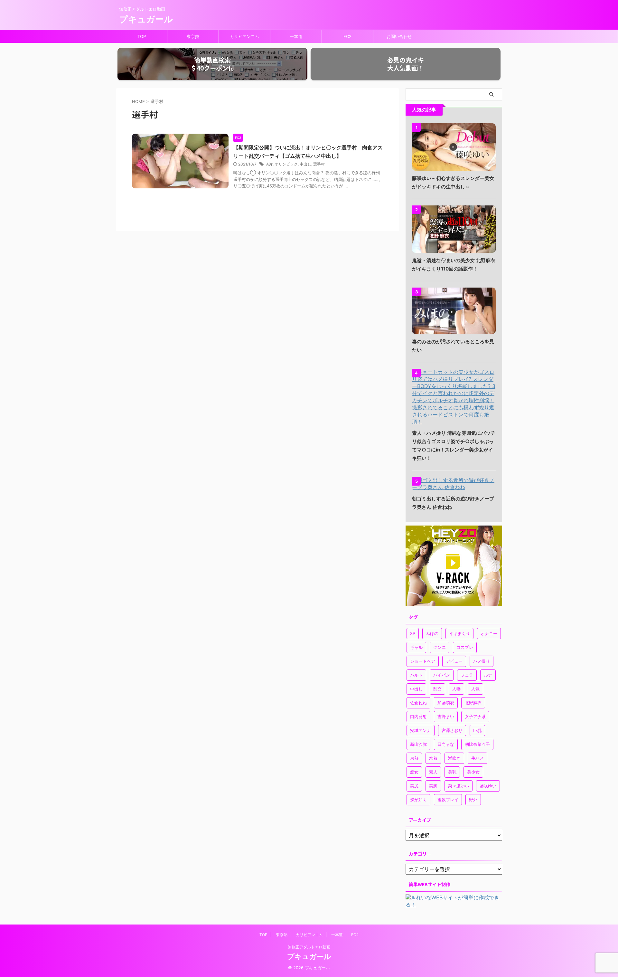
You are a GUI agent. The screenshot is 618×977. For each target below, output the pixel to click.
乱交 (437, 688)
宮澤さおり (452, 730)
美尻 (414, 785)
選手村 (319, 164)
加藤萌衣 (445, 702)
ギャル (416, 647)
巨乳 (477, 730)
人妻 (456, 688)
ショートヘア (422, 661)
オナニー (489, 633)
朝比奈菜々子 (477, 744)
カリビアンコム (244, 36)
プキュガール (146, 19)
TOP (141, 36)
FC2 (347, 36)
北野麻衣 (473, 702)
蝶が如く (418, 799)
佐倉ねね (418, 702)
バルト (416, 675)
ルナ (488, 675)
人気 (475, 688)
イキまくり (459, 633)
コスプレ (464, 647)
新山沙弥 (418, 744)
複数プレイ (447, 799)
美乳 (452, 771)
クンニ (439, 647)
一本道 (296, 36)
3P (412, 633)
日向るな (445, 744)
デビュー (454, 661)
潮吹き (454, 758)
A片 (269, 164)
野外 (473, 799)
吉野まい (445, 716)
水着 (433, 758)
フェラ (467, 675)
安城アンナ (420, 730)
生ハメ (477, 758)
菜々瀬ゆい (458, 785)
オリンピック (286, 164)
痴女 (414, 771)
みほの (432, 633)
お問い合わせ (399, 36)
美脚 (433, 785)
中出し (305, 164)
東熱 (414, 758)
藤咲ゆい (488, 785)
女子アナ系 (475, 716)
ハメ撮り (481, 661)
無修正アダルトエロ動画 (309, 946)
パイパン (441, 675)
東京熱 (193, 36)
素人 (433, 771)
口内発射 (418, 716)
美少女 (473, 771)
